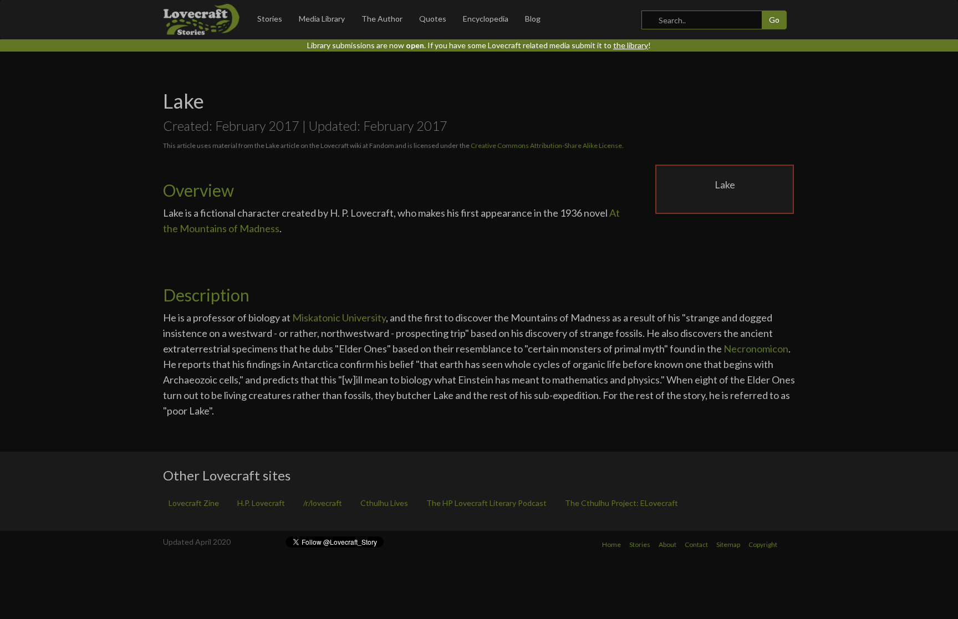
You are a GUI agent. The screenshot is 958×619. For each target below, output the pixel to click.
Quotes (432, 18)
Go (774, 19)
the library (630, 45)
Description (206, 295)
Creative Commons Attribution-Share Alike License (546, 145)
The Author (381, 18)
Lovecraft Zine (194, 503)
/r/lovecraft (322, 503)
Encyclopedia (485, 18)
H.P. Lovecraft (261, 503)
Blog (533, 18)
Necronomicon (755, 348)
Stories (269, 18)
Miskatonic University (339, 317)
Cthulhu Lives (384, 503)
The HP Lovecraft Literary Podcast (486, 503)
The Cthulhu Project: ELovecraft (621, 503)
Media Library (322, 18)
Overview (198, 190)
